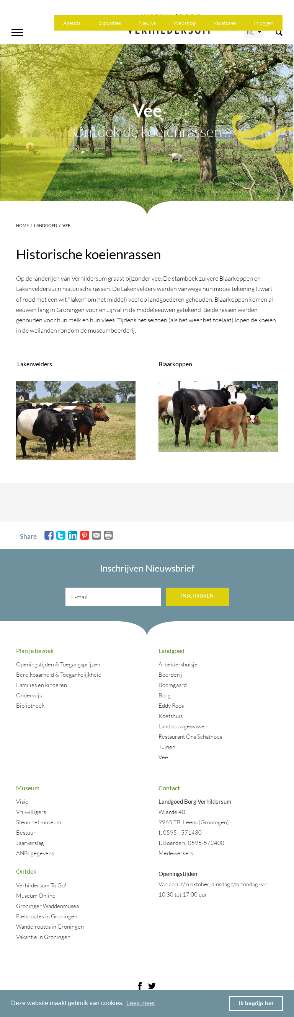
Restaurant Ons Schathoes (190, 736)
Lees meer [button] (140, 1003)
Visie (22, 801)
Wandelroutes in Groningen (50, 926)
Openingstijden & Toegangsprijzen (58, 664)
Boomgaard (172, 685)
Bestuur (26, 832)
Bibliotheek (30, 705)
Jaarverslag (30, 842)
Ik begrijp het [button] (256, 1003)
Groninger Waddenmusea (47, 906)
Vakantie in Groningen (43, 937)
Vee (163, 757)
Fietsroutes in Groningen (46, 916)
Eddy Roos (171, 705)
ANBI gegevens (35, 853)
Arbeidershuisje (178, 664)
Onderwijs (29, 695)
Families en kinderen (41, 685)
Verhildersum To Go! (41, 885)
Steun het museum (38, 822)
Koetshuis (170, 716)
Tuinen (166, 747)
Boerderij (170, 674)
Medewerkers (175, 853)
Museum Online (36, 895)
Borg (164, 695)
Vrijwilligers (31, 812)
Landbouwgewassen (182, 726)
